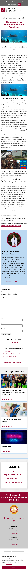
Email (3, 323)
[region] (14, 562)
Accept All (14, 567)
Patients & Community (11, 4)
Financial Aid (12, 479)
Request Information (12, 475)
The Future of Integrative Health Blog (14, 354)
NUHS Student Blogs (9, 356)
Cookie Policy (9, 564)
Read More (6, 399)
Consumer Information (18, 551)
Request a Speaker (12, 482)
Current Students (5, 1)
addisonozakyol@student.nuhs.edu (11, 225)
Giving (19, 4)
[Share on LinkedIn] (15, 343)
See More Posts (12, 281)
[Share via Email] (17, 343)
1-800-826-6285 (14, 533)
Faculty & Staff (13, 1)
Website (3, 329)
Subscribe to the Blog (12, 362)
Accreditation (7, 551)
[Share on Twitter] (12, 343)
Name (3, 318)
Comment (4, 297)
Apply (12, 471)
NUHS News (7, 351)
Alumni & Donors (21, 1)
